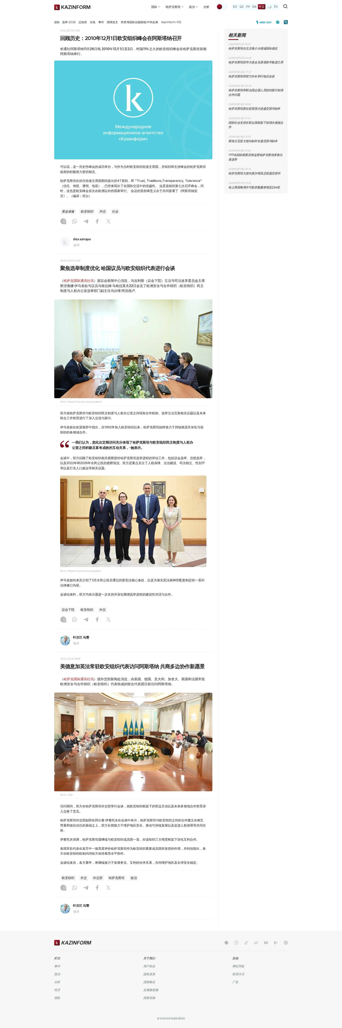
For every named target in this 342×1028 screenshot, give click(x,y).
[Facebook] (97, 222)
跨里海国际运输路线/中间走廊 (139, 22)
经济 (57, 990)
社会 (115, 211)
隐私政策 (149, 974)
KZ (235, 7)
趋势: (57, 22)
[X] (108, 222)
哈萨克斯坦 (116, 878)
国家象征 (149, 982)
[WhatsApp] (74, 222)
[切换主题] (222, 7)
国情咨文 (112, 22)
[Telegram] (86, 222)
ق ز (269, 7)
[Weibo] (256, 943)
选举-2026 (68, 22)
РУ (248, 7)
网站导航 (238, 966)
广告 (235, 982)
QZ (241, 7)
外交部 (98, 878)
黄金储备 (68, 211)
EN (254, 7)
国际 (57, 998)
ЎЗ (276, 7)
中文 (262, 7)
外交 (102, 211)
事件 (101, 22)
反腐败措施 (150, 990)
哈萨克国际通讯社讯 (79, 281)
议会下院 (68, 610)
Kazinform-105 (171, 22)
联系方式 (238, 974)
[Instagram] (63, 222)
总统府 (83, 22)
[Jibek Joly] (265, 22)
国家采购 (149, 998)
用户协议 (149, 966)
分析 (206, 6)
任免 (92, 22)
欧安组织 (87, 211)
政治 (134, 878)
